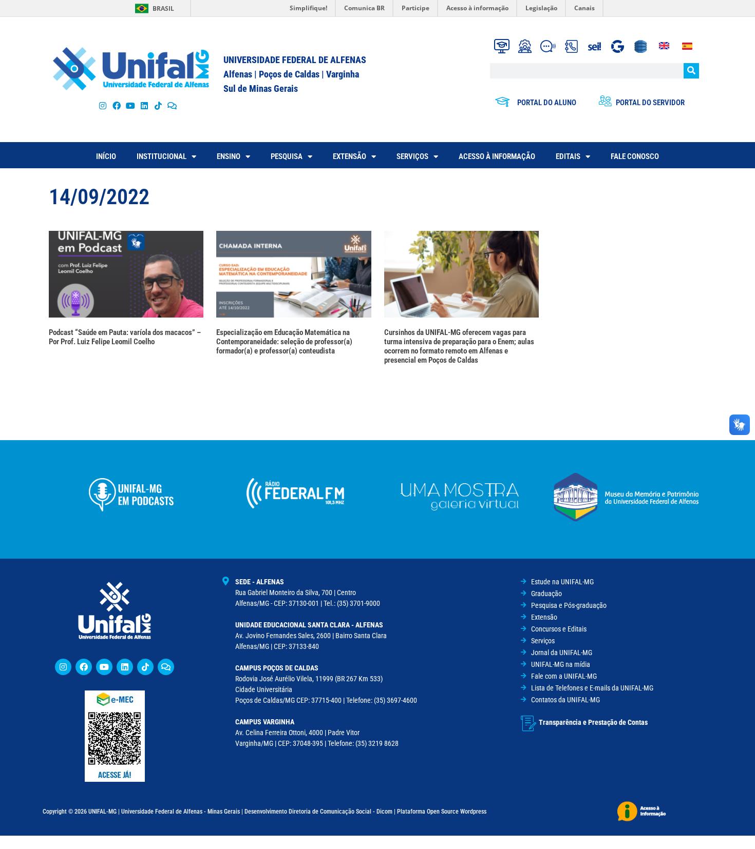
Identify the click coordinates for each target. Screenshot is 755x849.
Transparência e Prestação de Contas (593, 722)
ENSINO (228, 156)
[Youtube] (130, 105)
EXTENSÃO (349, 156)
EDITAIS (568, 156)
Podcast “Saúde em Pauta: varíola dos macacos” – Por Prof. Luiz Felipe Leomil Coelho (125, 337)
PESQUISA (287, 156)
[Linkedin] (125, 667)
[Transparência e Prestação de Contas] (528, 723)
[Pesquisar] (691, 70)
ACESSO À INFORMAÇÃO (497, 156)
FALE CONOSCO (635, 156)
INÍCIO (106, 156)
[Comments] (172, 105)
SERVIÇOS (412, 156)
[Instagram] (102, 105)
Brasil (163, 8)
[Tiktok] (158, 105)
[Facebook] (116, 105)
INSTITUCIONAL (161, 156)
